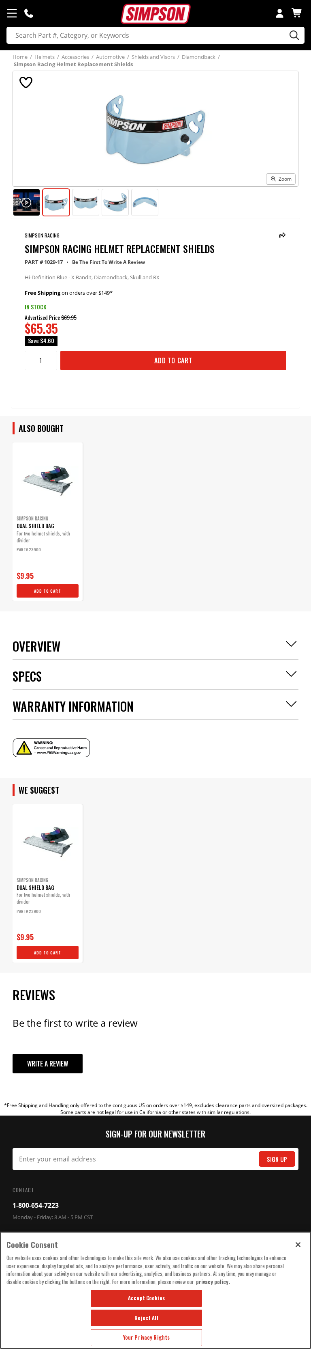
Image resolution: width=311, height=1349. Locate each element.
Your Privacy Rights (146, 1337)
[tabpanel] (48, 521)
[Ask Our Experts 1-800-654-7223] (28, 13)
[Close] (298, 1245)
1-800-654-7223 (36, 1205)
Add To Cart (173, 360)
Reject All (146, 1318)
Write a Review (47, 1063)
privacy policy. (213, 1282)
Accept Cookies (146, 1298)
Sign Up (277, 1159)
